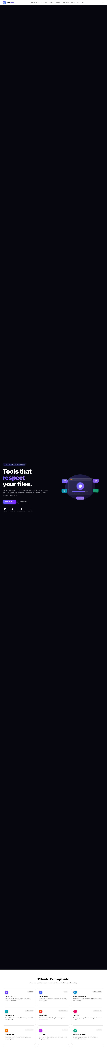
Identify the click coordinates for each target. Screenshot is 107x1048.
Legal (73, 2)
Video (51, 2)
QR (78, 2)
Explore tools (8, 501)
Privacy (58, 2)
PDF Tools (44, 2)
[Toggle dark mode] (102, 2)
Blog (83, 2)
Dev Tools (66, 2)
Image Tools (35, 2)
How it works (23, 501)
